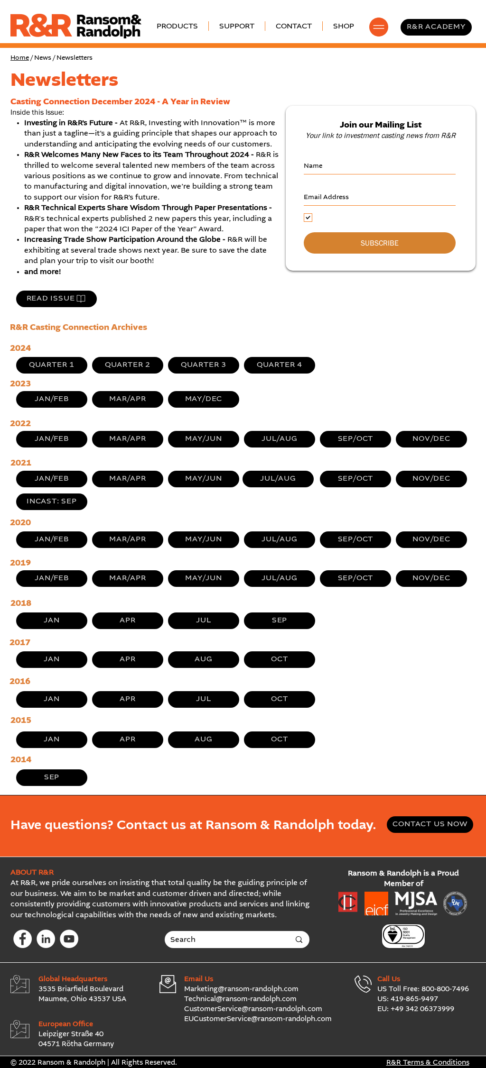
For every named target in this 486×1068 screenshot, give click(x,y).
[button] (237, 26)
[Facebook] (22, 939)
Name (313, 152)
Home (19, 58)
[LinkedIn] (46, 939)
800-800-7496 (445, 989)
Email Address (326, 183)
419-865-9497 (414, 999)
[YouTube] (69, 939)
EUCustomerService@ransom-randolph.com (258, 1019)
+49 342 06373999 (422, 1009)
